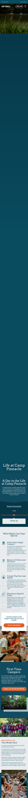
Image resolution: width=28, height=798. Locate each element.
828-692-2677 (4, 1)
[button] (25, 6)
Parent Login (23, 1)
